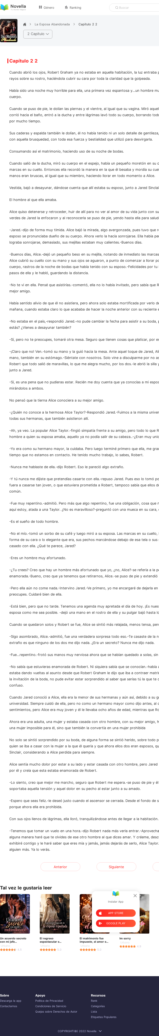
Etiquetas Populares (103, 1017)
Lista (94, 1011)
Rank (94, 1000)
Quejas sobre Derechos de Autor (56, 1011)
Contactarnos (8, 1006)
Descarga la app (10, 1000)
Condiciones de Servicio (50, 1006)
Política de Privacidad (49, 1000)
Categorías (98, 1006)
